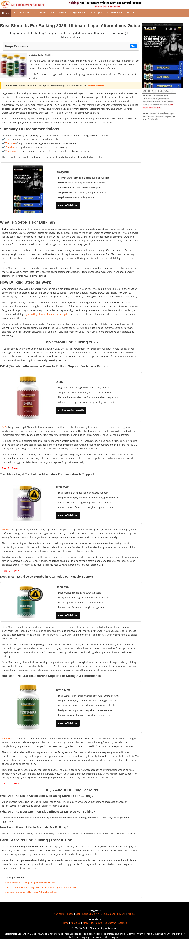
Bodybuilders (108, 913)
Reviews (121, 913)
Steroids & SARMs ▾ (24, 12)
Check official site (67, 205)
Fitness (69, 913)
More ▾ (130, 12)
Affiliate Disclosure (92, 922)
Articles (132, 913)
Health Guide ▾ (114, 12)
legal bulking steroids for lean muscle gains (46, 314)
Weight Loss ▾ (77, 12)
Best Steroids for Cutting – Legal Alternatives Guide (30, 883)
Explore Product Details (71, 410)
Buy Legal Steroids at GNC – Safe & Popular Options (31, 892)
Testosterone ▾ (46, 12)
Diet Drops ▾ (96, 12)
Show (133, 46)
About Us (75, 922)
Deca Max (10, 147)
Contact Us (110, 922)
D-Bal (8, 139)
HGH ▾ (62, 12)
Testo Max (10, 151)
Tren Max (10, 143)
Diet (78, 913)
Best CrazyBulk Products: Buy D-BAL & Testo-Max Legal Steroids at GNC (41, 887)
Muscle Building (90, 913)
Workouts (58, 913)
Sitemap (122, 922)
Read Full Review (10, 468)
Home (5, 13)
